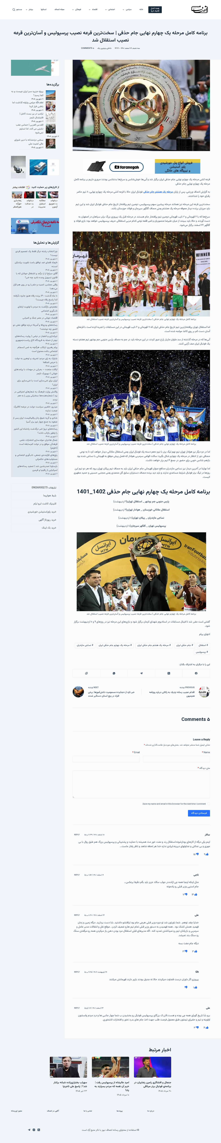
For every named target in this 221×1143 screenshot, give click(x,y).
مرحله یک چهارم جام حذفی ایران (115, 645)
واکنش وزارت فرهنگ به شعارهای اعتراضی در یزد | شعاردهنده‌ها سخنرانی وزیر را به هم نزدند (35, 396)
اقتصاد (94, 9)
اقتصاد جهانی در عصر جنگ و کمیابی (39, 318)
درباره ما (150, 1111)
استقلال (203, 645)
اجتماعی (111, 9)
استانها (43, 9)
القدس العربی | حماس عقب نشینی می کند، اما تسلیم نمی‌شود (29, 129)
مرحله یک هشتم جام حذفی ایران (154, 645)
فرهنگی (78, 9)
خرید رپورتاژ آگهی (47, 520)
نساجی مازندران (85, 645)
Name (206, 752)
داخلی (109, 48)
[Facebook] (196, 673)
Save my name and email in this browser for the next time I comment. (174, 804)
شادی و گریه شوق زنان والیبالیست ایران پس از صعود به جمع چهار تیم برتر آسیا (35, 420)
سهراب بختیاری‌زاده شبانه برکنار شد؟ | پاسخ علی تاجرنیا (70, 1085)
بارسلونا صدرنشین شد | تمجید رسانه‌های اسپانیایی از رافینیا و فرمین (37, 468)
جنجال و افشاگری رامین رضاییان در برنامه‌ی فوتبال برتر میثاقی (152, 1085)
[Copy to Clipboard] (86, 673)
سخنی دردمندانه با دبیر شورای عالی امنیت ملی (28, 142)
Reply (77, 834)
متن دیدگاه (204, 768)
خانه (141, 9)
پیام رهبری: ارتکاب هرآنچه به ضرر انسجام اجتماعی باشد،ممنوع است (37, 349)
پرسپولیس (202, 652)
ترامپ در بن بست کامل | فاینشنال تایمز (31, 116)
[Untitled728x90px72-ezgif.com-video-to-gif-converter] (141, 166)
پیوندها (120, 1111)
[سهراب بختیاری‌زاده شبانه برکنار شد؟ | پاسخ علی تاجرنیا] (68, 1067)
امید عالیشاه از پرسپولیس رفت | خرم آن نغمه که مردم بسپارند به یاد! (111, 1086)
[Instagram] (34, 1130)
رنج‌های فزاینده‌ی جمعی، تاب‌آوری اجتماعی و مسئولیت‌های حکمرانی (36, 457)
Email (136, 752)
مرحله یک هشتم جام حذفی (158, 192)
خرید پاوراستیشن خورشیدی (42, 512)
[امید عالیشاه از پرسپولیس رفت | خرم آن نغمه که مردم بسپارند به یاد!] (110, 1067)
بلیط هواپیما (49, 496)
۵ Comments (87, 48)
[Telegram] (141, 673)
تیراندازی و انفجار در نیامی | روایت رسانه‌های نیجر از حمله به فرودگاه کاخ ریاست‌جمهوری (36, 338)
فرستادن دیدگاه (199, 813)
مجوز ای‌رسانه (16, 1111)
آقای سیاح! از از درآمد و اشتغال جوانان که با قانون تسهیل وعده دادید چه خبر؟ (36, 275)
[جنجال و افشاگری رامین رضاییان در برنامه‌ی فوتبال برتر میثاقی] (152, 1067)
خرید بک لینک (49, 528)
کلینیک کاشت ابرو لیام (44, 504)
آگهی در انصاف (53, 1111)
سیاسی (129, 9)
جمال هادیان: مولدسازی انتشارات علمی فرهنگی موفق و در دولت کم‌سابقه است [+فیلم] (38, 444)
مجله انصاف (59, 9)
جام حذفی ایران (184, 645)
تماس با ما (88, 1111)
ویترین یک (101, 48)
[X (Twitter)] (168, 673)
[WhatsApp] (113, 673)
